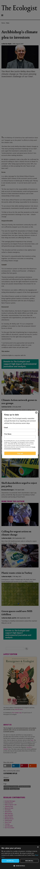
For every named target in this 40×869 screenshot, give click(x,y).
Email (6, 427)
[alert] (20, 857)
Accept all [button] (10, 861)
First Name (7, 434)
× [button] (38, 847)
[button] (20, 866)
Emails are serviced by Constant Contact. (19, 447)
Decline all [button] (29, 861)
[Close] (36, 412)
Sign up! (20, 453)
